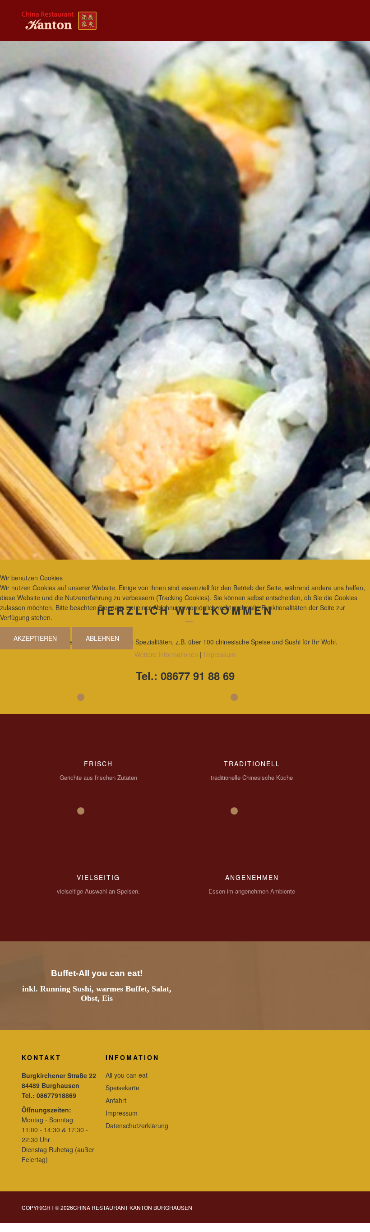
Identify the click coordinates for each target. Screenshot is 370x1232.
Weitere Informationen (166, 654)
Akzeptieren (35, 638)
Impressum (220, 654)
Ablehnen (102, 638)
